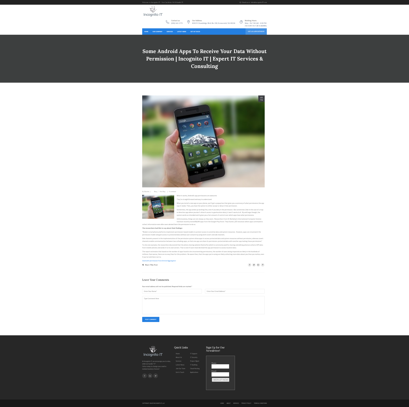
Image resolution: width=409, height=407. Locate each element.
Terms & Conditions (260, 403)
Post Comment (150, 319)
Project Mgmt (194, 361)
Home (146, 31)
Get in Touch (195, 31)
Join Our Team (180, 368)
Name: (214, 363)
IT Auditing (193, 365)
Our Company (157, 31)
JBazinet (146, 191)
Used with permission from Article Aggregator (159, 261)
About (229, 403)
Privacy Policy (246, 403)
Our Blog (162, 191)
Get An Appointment (256, 31)
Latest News (181, 31)
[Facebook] (144, 375)
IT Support (193, 354)
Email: (214, 371)
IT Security (193, 357)
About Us (179, 357)
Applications (194, 372)
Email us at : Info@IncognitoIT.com (254, 2)
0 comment (172, 191)
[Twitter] (155, 375)
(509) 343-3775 (177, 23)
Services (170, 31)
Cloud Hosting (195, 368)
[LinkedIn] (150, 375)
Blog (155, 191)
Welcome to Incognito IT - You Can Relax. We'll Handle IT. (162, 2)
